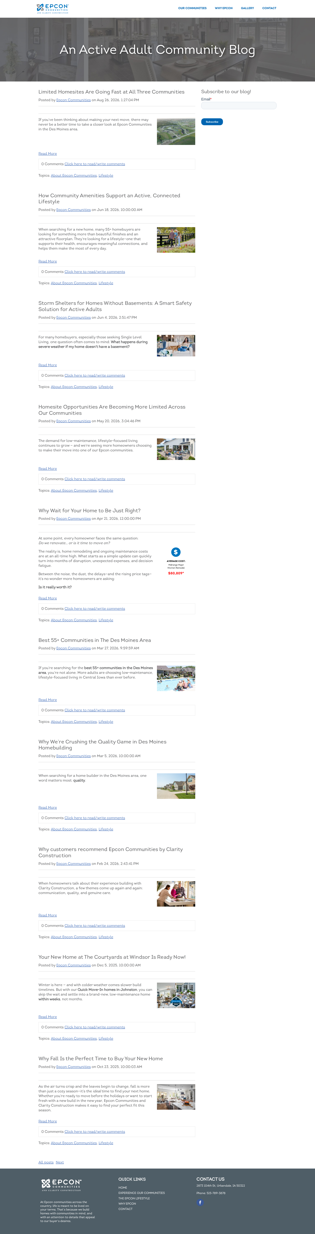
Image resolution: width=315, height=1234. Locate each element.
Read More (47, 153)
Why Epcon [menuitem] (224, 8)
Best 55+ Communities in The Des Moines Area (94, 640)
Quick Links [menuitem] (132, 1179)
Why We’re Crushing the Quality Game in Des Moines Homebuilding (102, 745)
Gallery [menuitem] (247, 8)
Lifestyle (106, 175)
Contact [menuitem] (269, 8)
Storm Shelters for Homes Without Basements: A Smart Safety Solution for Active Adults (115, 306)
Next (60, 1162)
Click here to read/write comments (95, 164)
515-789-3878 (216, 1193)
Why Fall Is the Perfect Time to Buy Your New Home (100, 1058)
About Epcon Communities (74, 175)
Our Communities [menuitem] (192, 8)
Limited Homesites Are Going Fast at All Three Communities (111, 92)
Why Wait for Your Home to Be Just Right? (89, 510)
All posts (46, 1162)
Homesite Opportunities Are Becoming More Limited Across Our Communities (111, 410)
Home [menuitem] (122, 1188)
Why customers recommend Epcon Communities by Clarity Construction (110, 852)
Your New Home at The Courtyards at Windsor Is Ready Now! (112, 957)
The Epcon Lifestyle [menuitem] (134, 1198)
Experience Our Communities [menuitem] (141, 1193)
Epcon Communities (73, 100)
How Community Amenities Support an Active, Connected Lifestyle (109, 198)
